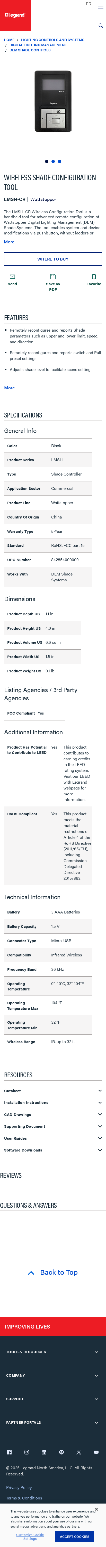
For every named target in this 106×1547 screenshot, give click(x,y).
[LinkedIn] (44, 1452)
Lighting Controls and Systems (52, 39)
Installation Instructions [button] (26, 1102)
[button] (100, 61)
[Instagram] (27, 1452)
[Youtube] (96, 1452)
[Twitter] (79, 1452)
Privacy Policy (19, 1487)
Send (12, 283)
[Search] (100, 25)
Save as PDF (53, 286)
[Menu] (100, 6)
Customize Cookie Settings (30, 1536)
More (9, 242)
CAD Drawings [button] (17, 1114)
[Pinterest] (61, 1452)
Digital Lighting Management (38, 44)
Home (9, 39)
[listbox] (53, 110)
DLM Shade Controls (30, 49)
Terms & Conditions (24, 1498)
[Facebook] (9, 1452)
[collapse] (96, 1352)
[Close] (96, 1509)
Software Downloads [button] (23, 1150)
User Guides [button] (15, 1138)
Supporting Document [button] (24, 1126)
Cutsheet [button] (12, 1091)
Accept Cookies (74, 1536)
